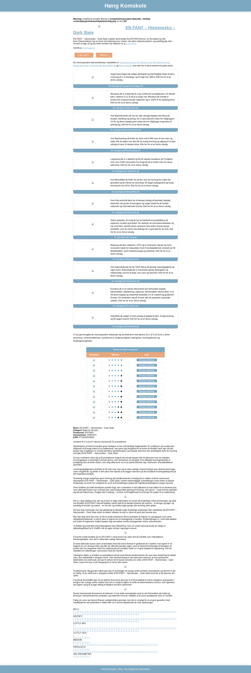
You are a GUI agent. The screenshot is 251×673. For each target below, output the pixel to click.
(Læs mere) (131, 43)
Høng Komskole (125, 6)
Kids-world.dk (125, 66)
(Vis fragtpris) (89, 48)
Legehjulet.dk (95, 66)
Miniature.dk (146, 62)
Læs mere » (83, 55)
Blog (120, 669)
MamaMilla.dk (109, 66)
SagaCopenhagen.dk (129, 62)
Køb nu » (104, 55)
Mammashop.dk (80, 66)
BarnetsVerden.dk (161, 62)
